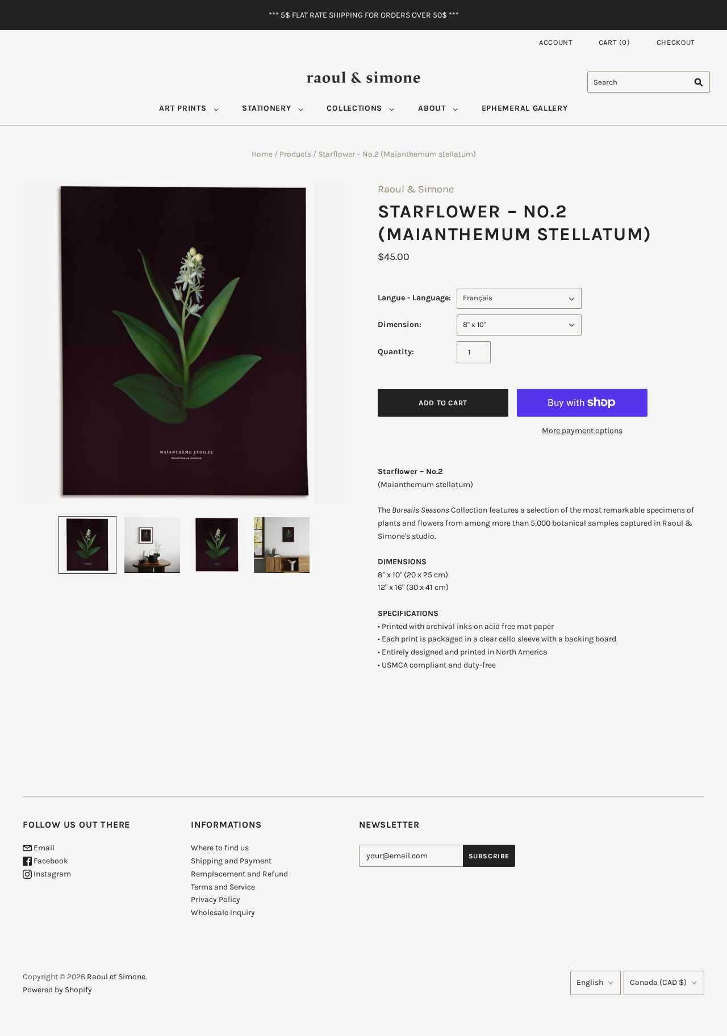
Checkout (676, 42)
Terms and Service (223, 887)
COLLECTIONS (354, 108)
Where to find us (220, 848)
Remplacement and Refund (239, 874)
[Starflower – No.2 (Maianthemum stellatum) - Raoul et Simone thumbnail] (87, 545)
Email (43, 848)
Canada (658, 982)
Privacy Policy (215, 899)
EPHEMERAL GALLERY (525, 108)
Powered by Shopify (57, 990)
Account (556, 42)
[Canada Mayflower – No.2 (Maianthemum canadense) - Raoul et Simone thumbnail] (152, 545)
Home (262, 154)
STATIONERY (266, 108)
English (589, 982)
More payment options (582, 430)
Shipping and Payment (231, 861)
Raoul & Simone (416, 189)
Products (295, 154)
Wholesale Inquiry (223, 912)
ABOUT (432, 108)
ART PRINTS (182, 108)
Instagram (51, 874)
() (614, 42)
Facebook (50, 861)
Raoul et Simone (116, 977)
